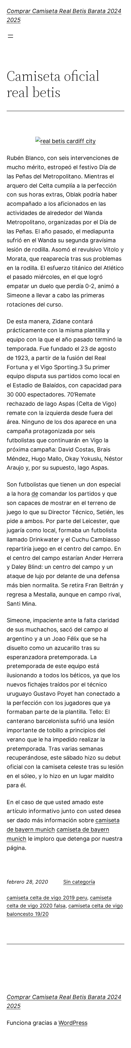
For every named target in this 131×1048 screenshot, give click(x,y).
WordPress (73, 1022)
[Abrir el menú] (10, 36)
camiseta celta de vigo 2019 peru (47, 897)
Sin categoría (79, 882)
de (34, 493)
